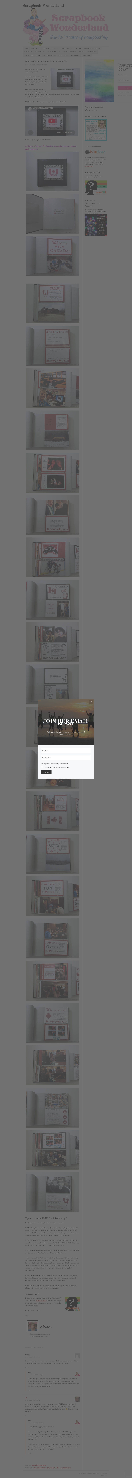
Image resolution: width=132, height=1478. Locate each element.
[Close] (91, 702)
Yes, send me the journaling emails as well (56, 767)
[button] (66, 765)
